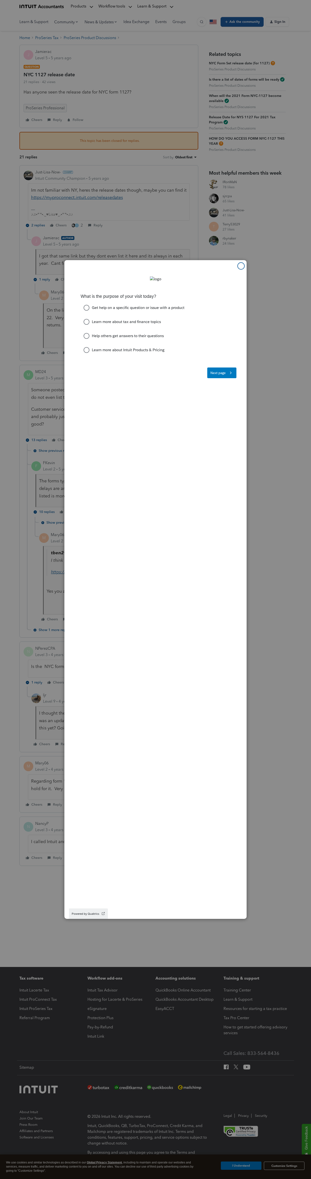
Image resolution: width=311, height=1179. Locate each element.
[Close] (241, 266)
